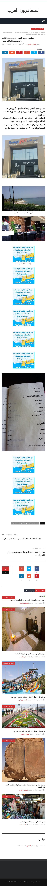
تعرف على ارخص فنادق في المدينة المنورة (30, 653)
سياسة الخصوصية (36, 882)
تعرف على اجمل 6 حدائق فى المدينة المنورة (29, 731)
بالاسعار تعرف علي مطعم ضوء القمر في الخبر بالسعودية (25, 523)
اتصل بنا (7, 882)
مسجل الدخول (31, 846)
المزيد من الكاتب (29, 591)
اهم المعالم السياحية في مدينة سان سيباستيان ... (21, 538)
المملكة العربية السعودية (37, 29)
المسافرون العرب (23, 10)
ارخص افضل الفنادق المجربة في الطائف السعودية (27, 600)
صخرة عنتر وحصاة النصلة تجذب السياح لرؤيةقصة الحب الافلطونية (25, 785)
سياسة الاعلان (15, 882)
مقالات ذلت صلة (40, 591)
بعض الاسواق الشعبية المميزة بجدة (33, 821)
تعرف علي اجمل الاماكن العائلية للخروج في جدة (28, 697)
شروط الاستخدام (25, 882)
